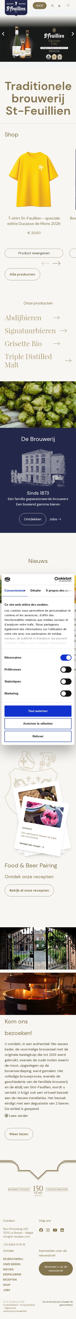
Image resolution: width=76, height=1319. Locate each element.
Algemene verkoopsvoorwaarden (15, 1309)
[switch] (66, 669)
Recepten (10, 1279)
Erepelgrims (12, 1274)
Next (72, 34)
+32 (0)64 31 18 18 (14, 1244)
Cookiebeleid (10, 1304)
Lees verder (18, 1115)
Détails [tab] (35, 590)
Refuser (38, 736)
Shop (39, 5)
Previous (4, 34)
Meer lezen (19, 1134)
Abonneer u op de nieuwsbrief (55, 1268)
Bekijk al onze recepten (29, 890)
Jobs (53, 519)
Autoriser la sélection (38, 723)
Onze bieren (11, 1264)
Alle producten (22, 274)
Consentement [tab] (14, 590)
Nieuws (8, 1269)
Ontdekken (32, 519)
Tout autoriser (38, 711)
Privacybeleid (27, 1304)
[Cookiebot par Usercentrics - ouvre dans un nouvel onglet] (55, 579)
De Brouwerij (13, 1259)
